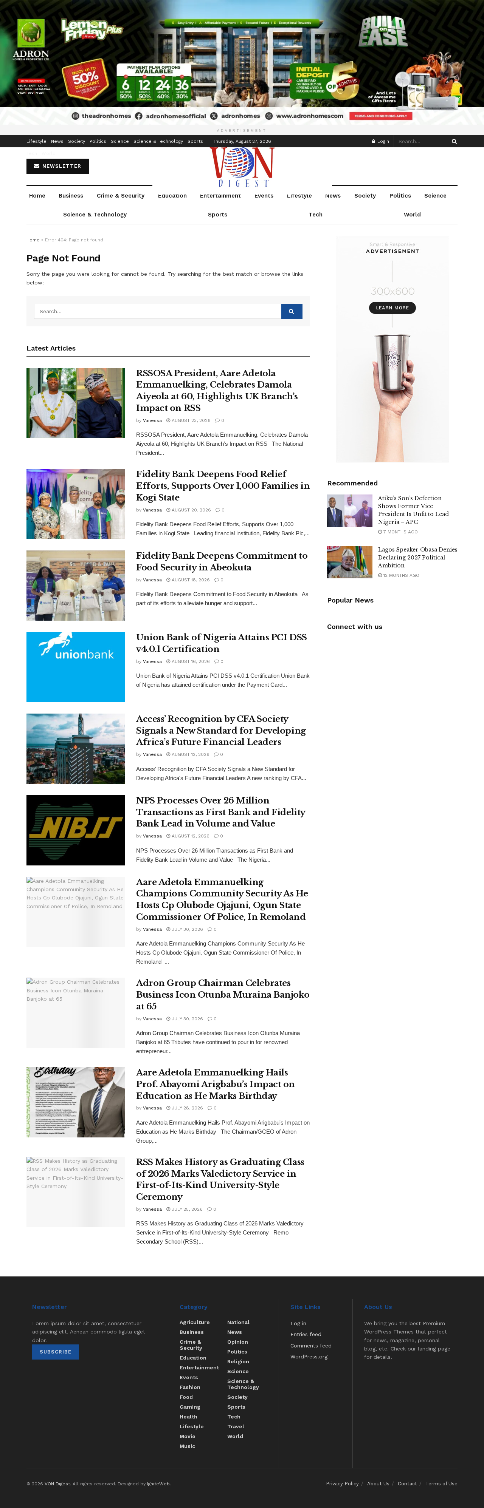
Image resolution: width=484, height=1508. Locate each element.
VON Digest (57, 1483)
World (49, 153)
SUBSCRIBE (55, 1352)
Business (71, 195)
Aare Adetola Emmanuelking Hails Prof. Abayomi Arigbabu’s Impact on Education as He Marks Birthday (215, 1084)
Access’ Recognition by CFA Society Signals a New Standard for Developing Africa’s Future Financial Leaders (221, 731)
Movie (187, 1436)
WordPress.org (308, 1356)
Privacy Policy (342, 1483)
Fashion (190, 1387)
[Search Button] (453, 141)
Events (263, 195)
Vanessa (152, 420)
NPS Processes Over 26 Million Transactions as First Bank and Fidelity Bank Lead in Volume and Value (220, 812)
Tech (31, 153)
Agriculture (195, 1322)
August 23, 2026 (190, 420)
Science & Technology (158, 141)
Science (120, 141)
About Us (378, 1483)
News (57, 141)
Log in (298, 1323)
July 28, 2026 (186, 1108)
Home (37, 195)
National (238, 1322)
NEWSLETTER (60, 166)
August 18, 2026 (190, 579)
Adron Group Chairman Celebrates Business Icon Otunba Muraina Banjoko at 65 (222, 995)
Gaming (190, 1407)
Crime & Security (120, 195)
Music (187, 1446)
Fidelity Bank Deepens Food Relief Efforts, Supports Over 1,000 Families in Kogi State (223, 486)
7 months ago (400, 532)
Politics (98, 141)
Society (76, 141)
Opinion (237, 1342)
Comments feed (311, 1346)
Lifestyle (36, 141)
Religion (238, 1361)
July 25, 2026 (186, 1209)
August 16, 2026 (190, 661)
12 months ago (400, 575)
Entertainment (220, 195)
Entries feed (305, 1334)
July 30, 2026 (186, 929)
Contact (407, 1483)
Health (188, 1417)
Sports (195, 141)
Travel (235, 1426)
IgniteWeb (158, 1483)
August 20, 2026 (190, 510)
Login (382, 141)
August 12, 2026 (189, 754)
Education (172, 195)
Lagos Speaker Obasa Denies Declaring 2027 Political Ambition (418, 557)
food (186, 1397)
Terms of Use (441, 1483)
